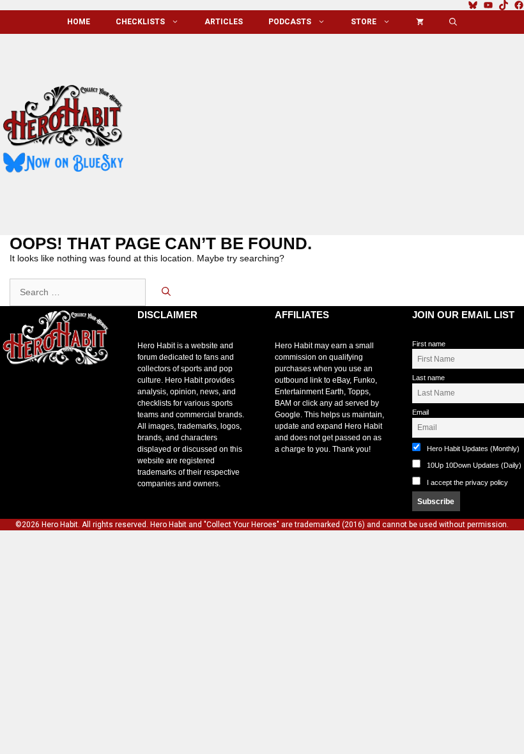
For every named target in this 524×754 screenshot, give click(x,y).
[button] (453, 22)
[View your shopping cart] (419, 22)
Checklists (140, 21)
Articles (223, 21)
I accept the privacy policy (467, 482)
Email (420, 412)
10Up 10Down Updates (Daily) (473, 465)
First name (428, 344)
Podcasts (289, 21)
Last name (428, 377)
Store (363, 21)
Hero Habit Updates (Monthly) (472, 448)
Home (78, 21)
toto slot (13, 395)
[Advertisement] (334, 129)
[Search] (166, 292)
